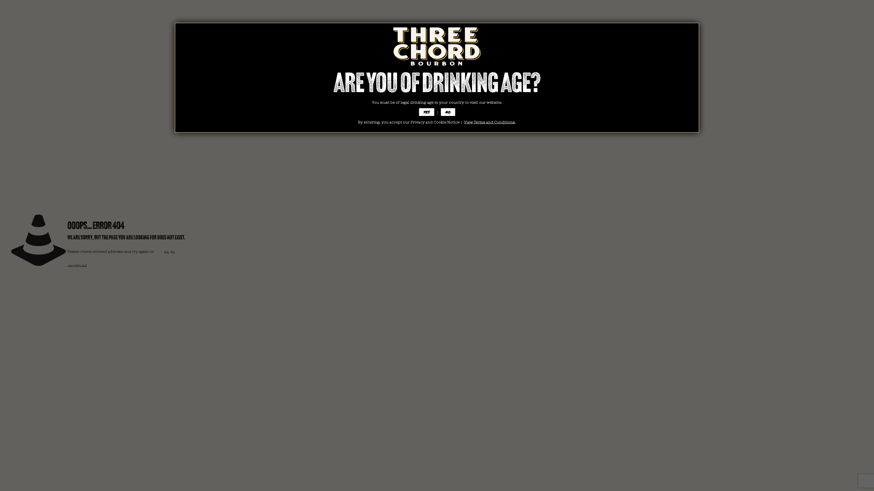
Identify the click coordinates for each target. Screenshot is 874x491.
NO (448, 112)
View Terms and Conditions (489, 122)
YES (427, 112)
